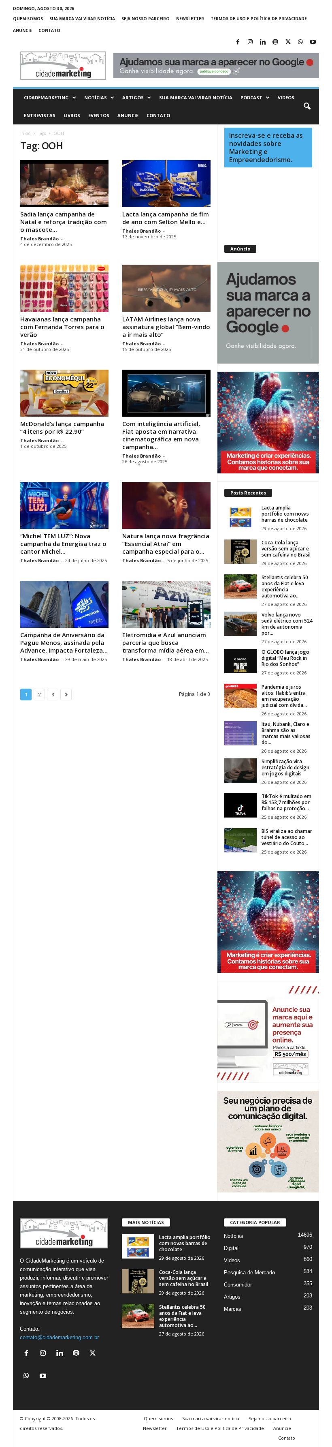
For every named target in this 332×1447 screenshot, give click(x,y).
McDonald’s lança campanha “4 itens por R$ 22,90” (62, 427)
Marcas (232, 1309)
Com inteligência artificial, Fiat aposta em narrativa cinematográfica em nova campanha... (161, 435)
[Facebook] (238, 42)
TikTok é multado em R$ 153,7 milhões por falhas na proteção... (286, 802)
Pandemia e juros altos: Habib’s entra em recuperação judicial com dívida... (284, 696)
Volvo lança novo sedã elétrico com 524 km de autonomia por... (287, 623)
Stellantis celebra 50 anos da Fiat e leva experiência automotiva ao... (285, 586)
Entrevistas (39, 115)
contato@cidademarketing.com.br (59, 1337)
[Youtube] (313, 42)
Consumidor (238, 1285)
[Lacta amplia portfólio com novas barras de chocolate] (240, 517)
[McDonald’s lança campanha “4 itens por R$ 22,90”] (64, 393)
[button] (307, 107)
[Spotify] (275, 42)
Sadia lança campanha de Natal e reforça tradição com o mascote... (63, 221)
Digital (231, 1248)
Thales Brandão (39, 238)
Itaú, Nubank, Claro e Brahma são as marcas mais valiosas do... (286, 733)
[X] (288, 42)
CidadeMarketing (46, 97)
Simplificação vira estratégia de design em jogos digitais (285, 767)
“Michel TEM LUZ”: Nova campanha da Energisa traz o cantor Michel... (63, 543)
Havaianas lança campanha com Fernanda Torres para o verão (62, 326)
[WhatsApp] (300, 42)
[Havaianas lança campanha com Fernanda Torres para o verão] (64, 288)
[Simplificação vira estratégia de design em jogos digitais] (240, 770)
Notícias (95, 97)
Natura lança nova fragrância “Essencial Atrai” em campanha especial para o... (165, 543)
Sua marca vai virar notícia (82, 18)
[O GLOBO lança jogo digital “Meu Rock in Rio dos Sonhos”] (240, 661)
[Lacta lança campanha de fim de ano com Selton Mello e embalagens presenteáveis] (166, 183)
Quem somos (28, 18)
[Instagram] (250, 42)
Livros (72, 115)
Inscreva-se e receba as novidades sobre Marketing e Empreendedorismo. (266, 147)
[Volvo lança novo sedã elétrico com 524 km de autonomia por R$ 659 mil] (240, 624)
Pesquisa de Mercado (249, 1272)
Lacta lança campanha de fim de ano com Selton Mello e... (165, 218)
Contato (49, 30)
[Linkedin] (263, 42)
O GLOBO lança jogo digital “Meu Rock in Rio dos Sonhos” (285, 658)
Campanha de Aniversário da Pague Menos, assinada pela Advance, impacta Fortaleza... (64, 642)
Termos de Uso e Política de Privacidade (259, 18)
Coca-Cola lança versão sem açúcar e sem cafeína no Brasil (286, 548)
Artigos (133, 97)
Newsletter (190, 18)
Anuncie (22, 30)
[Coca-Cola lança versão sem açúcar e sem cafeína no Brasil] (240, 551)
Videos (286, 97)
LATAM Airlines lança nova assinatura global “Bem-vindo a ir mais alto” (166, 326)
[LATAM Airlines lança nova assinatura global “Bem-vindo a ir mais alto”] (166, 288)
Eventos (98, 115)
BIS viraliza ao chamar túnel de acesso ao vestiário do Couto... (287, 837)
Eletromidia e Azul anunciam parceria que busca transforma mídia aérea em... (165, 642)
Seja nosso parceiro (145, 18)
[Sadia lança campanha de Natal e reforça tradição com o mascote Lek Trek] (64, 183)
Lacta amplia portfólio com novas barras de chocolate (285, 513)
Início (25, 133)
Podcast (251, 97)
